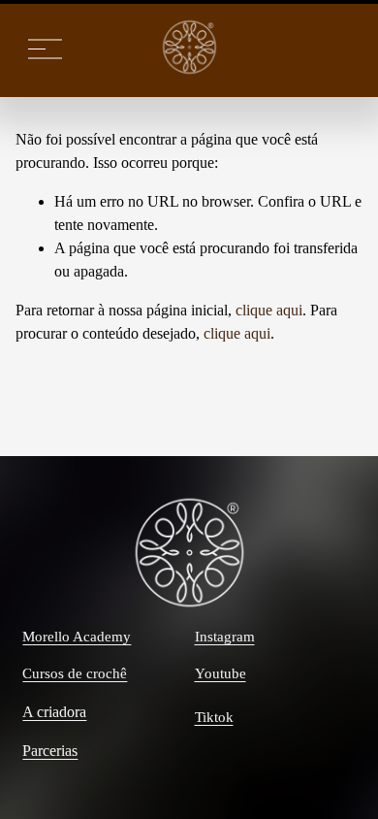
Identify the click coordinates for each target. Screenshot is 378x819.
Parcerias (50, 750)
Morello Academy (76, 636)
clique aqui (269, 310)
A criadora (54, 712)
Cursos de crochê (74, 673)
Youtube (220, 673)
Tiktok (214, 717)
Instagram (225, 636)
